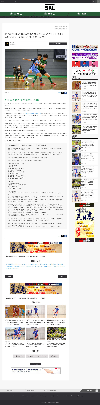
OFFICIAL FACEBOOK (30, 390)
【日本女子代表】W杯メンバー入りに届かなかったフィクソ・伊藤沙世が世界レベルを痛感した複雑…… (56, 322)
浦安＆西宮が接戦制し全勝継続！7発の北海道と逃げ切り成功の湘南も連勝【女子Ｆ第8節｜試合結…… (15, 322)
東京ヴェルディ (19, 356)
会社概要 (33, 395)
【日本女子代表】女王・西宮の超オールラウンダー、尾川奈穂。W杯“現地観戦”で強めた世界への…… (14, 345)
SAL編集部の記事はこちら (58, 43)
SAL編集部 (13, 44)
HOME (14, 395)
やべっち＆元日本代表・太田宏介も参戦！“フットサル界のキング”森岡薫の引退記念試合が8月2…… (56, 345)
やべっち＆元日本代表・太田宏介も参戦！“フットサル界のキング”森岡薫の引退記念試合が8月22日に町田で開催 (87, 182)
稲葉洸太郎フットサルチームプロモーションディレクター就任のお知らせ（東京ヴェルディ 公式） (34, 264)
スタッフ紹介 (43, 395)
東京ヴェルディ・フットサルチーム (37, 356)
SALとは (23, 395)
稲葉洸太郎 (54, 356)
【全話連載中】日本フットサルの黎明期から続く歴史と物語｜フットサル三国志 (25, 256)
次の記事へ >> (62, 276)
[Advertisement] (85, 34)
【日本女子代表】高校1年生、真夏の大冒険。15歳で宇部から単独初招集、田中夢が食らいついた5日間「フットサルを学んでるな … (89, 95)
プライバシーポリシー (56, 395)
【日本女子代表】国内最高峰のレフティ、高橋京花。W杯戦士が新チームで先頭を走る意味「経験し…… (35, 345)
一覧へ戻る (36, 364)
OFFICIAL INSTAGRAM (51, 390)
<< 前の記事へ (9, 276)
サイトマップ (69, 395)
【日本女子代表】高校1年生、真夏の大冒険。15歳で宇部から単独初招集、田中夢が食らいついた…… (35, 322)
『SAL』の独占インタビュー (32, 113)
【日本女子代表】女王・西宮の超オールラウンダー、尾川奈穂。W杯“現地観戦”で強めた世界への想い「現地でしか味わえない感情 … (89, 117)
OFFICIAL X (11, 390)
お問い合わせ (80, 395)
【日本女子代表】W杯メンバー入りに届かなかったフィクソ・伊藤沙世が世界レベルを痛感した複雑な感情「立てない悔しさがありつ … (89, 106)
